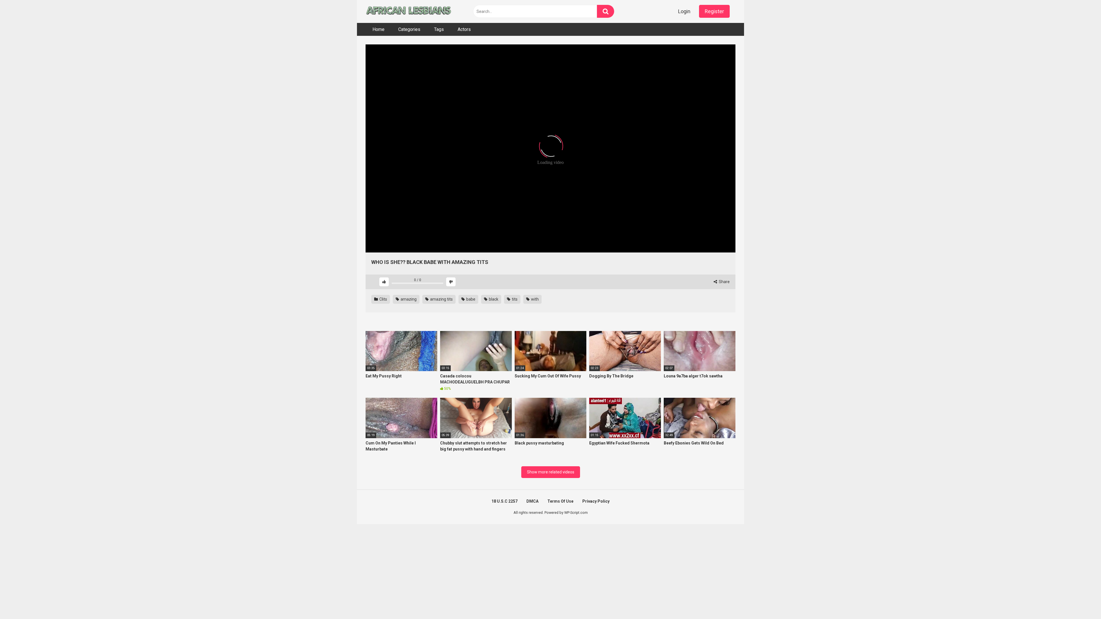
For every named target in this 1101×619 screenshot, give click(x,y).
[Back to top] (1082, 602)
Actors (464, 29)
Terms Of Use (560, 501)
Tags (439, 29)
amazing (408, 299)
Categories (409, 29)
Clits (382, 299)
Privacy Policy (596, 501)
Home (378, 29)
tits (514, 299)
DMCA (532, 501)
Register (714, 11)
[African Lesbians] (409, 11)
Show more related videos (550, 472)
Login (684, 11)
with (534, 299)
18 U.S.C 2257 (504, 501)
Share (724, 281)
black (493, 299)
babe (470, 299)
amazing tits (441, 299)
